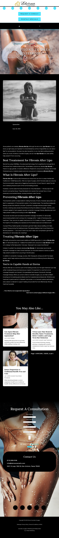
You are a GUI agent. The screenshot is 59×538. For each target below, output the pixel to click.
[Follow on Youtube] (22, 507)
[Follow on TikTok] (29, 507)
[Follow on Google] (43, 507)
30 (47, 353)
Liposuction (16, 124)
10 (44, 353)
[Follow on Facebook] (15, 507)
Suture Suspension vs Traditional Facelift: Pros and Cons (15, 371)
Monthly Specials (29, 19)
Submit (29, 446)
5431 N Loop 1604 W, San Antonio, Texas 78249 (23, 466)
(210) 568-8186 (12, 460)
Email (29, 424)
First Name (29, 414)
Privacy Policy (25, 524)
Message (29, 434)
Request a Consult (29, 14)
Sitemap (19, 524)
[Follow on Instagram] (36, 507)
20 (46, 353)
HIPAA (40, 524)
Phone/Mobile (29, 429)
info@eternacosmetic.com (16, 463)
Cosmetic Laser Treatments (45, 340)
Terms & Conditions (33, 524)
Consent (29, 441)
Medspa (12, 338)
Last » (51, 353)
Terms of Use (35, 444)
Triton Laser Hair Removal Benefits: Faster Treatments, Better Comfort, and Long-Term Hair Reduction (42, 335)
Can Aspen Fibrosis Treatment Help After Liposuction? (12, 334)
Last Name (29, 419)
